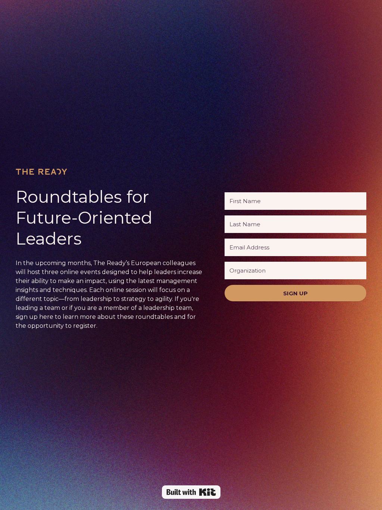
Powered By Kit (191, 492)
